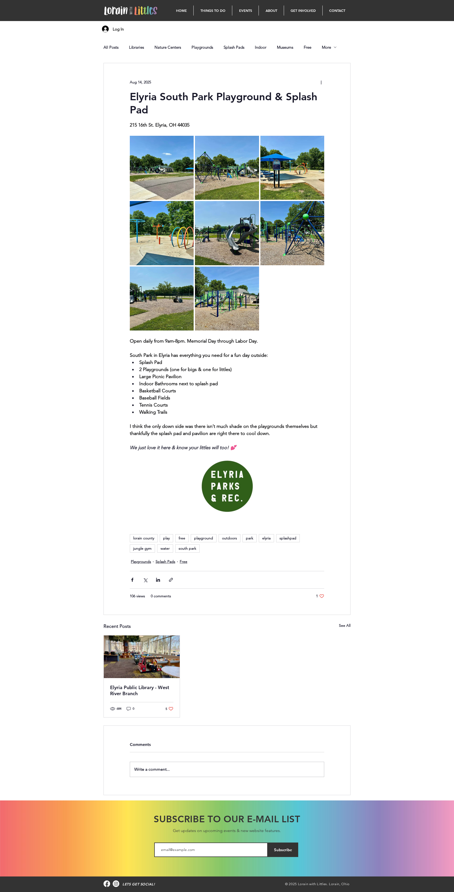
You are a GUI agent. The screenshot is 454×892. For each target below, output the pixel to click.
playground (203, 538)
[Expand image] (162, 168)
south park (187, 548)
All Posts (111, 47)
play (166, 538)
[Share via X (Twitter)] (145, 579)
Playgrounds (202, 47)
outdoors (229, 538)
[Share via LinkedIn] (158, 579)
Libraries (136, 47)
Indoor (260, 47)
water (165, 548)
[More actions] (321, 82)
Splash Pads (234, 47)
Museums (285, 47)
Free (307, 47)
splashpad (288, 538)
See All (344, 625)
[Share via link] (170, 579)
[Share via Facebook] (132, 579)
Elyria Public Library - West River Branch (139, 690)
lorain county (143, 538)
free (182, 538)
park (249, 538)
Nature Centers (167, 47)
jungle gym (142, 548)
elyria (266, 538)
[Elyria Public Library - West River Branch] (142, 656)
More (326, 47)
